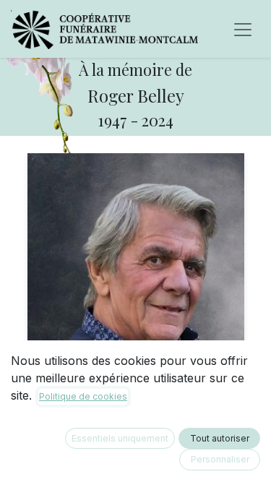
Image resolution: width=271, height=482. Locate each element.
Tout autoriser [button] (219, 438)
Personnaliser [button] (220, 459)
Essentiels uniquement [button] (120, 438)
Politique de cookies (83, 396)
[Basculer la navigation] (242, 29)
